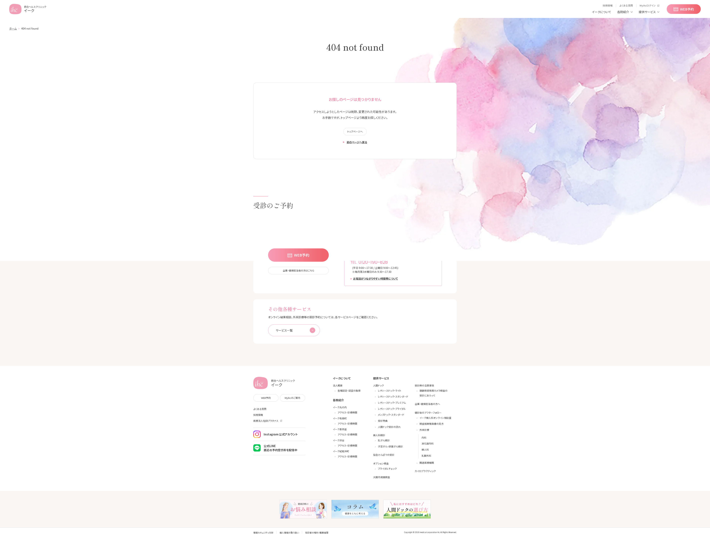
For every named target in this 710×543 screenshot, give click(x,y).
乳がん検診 (384, 440)
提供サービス (647, 12)
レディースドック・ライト (389, 390)
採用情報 (258, 415)
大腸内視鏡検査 (381, 477)
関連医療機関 (427, 462)
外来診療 (424, 430)
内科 (424, 437)
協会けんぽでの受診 (383, 455)
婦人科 (425, 449)
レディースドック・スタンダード (393, 396)
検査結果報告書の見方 (432, 423)
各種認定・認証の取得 (349, 390)
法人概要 (337, 385)
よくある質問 (259, 409)
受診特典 (383, 420)
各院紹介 (623, 12)
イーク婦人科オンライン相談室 (435, 418)
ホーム (13, 28)
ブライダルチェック (387, 468)
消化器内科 (428, 443)
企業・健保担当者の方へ (427, 404)
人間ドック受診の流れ (389, 427)
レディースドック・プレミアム (392, 402)
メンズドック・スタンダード (391, 414)
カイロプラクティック (425, 471)
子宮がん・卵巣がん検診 (390, 446)
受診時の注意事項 (424, 385)
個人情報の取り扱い (289, 532)
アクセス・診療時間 (347, 412)
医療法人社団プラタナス (265, 420)
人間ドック (378, 385)
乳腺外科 (426, 455)
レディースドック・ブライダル (392, 408)
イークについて (601, 11)
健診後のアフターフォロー (428, 412)
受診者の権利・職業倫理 (316, 532)
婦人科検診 (379, 435)
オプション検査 (381, 463)
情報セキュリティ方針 (263, 532)
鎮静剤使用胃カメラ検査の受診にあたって (433, 393)
